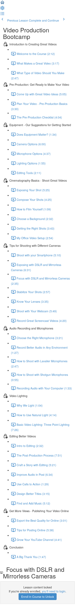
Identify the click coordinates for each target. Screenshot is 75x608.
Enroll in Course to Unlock (37, 597)
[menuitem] (2, 9)
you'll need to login (53, 591)
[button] (2, 4)
